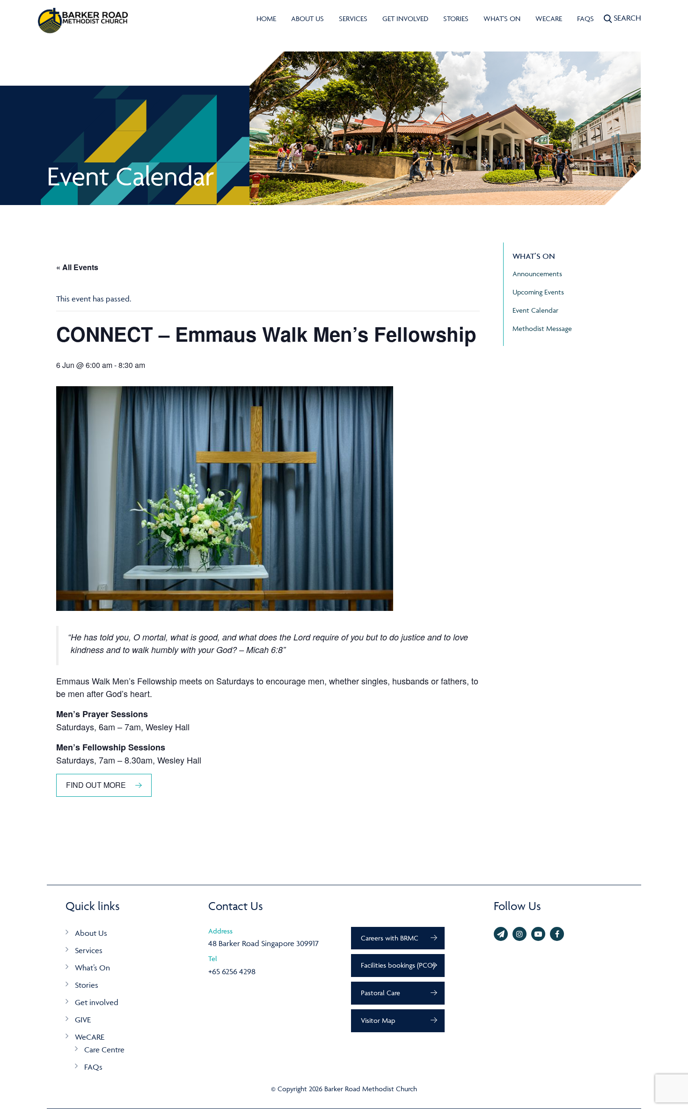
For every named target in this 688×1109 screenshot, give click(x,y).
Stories (455, 18)
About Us (307, 18)
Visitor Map (378, 1020)
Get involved (405, 18)
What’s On (92, 967)
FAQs (585, 18)
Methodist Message (542, 328)
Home (266, 18)
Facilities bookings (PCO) (398, 965)
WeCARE (548, 18)
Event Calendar (535, 310)
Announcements (537, 273)
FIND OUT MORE (96, 784)
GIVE (83, 1019)
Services (353, 18)
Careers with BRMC (389, 937)
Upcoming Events (538, 291)
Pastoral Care (380, 992)
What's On (501, 18)
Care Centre (104, 1049)
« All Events (77, 267)
